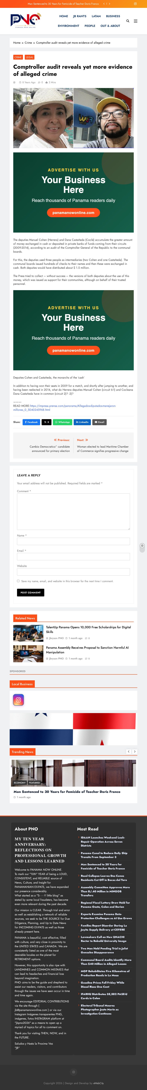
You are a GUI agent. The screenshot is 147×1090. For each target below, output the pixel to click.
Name (22, 535)
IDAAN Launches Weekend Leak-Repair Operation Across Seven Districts (103, 842)
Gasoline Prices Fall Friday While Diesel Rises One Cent (102, 985)
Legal (29, 57)
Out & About (110, 26)
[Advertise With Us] (73, 192)
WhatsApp (64, 422)
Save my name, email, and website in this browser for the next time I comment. (67, 581)
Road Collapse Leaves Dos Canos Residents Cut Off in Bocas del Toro (61, 3)
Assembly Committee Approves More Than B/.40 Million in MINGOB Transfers (105, 891)
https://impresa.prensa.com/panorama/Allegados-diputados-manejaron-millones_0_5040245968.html (64, 408)
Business (113, 16)
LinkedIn (83, 422)
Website (22, 566)
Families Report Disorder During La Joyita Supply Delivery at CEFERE (104, 928)
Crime (18, 57)
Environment (68, 26)
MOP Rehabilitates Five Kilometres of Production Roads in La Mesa (105, 973)
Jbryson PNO (56, 638)
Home (63, 16)
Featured (34, 782)
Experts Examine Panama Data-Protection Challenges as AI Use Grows (106, 916)
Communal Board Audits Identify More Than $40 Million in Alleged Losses (106, 962)
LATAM (96, 16)
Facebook (33, 422)
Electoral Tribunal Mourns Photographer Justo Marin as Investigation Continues (99, 1010)
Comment (24, 491)
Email (101, 422)
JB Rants (79, 16)
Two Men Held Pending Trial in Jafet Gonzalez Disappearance (104, 950)
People (90, 26)
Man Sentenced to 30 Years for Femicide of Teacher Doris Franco (103, 866)
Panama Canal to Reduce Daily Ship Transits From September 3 (104, 855)
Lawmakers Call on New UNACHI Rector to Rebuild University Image (103, 939)
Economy (20, 782)
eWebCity (98, 1083)
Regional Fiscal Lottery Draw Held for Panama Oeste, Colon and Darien (105, 905)
